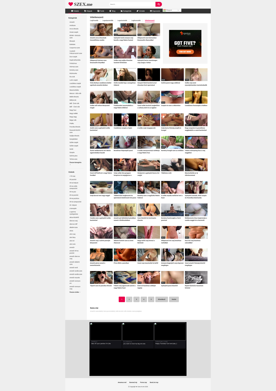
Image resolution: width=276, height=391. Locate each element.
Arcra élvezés (74, 29)
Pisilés (72, 123)
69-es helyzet (74, 183)
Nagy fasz (73, 110)
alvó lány (72, 237)
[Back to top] (269, 384)
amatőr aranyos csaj (75, 288)
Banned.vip (133, 382)
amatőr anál (74, 267)
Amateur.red (122, 382)
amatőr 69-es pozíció (74, 252)
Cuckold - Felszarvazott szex (76, 52)
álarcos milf (73, 224)
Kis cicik (72, 77)
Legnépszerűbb (108, 20)
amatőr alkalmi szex (75, 263)
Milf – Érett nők (75, 107)
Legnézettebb (122, 20)
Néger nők (73, 120)
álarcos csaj (74, 221)
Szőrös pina (73, 156)
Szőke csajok (74, 142)
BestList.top (154, 382)
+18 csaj (72, 176)
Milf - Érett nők (74, 103)
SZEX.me (83, 4)
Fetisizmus (73, 63)
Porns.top (143, 382)
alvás (71, 231)
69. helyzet (73, 205)
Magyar (169, 10)
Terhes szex (73, 159)
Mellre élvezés (74, 97)
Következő (161, 299)
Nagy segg (73, 117)
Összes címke (74, 292)
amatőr (72, 247)
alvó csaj (72, 234)
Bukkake (72, 44)
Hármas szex (74, 67)
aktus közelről (74, 217)
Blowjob (72, 41)
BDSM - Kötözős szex (75, 37)
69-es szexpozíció (75, 202)
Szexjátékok (74, 139)
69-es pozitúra (74, 198)
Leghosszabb (136, 20)
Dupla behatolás (75, 60)
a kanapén (73, 208)
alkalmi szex (74, 227)
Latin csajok (74, 80)
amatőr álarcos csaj (75, 257)
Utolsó (174, 299)
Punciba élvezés (75, 127)
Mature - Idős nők (75, 93)
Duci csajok (73, 57)
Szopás (72, 152)
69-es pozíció (74, 195)
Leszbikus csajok (75, 83)
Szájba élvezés (74, 136)
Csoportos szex (75, 48)
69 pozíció (73, 179)
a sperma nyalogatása (74, 213)
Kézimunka (73, 73)
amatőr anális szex (76, 271)
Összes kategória (75, 162)
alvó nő (72, 241)
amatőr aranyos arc (75, 282)
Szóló (71, 149)
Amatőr (72, 22)
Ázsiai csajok (74, 32)
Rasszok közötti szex (75, 131)
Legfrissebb (94, 20)
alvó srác (73, 244)
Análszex (73, 25)
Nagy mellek (74, 113)
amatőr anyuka (75, 277)
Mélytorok (73, 100)
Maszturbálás (74, 90)
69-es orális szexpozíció (73, 187)
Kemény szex (74, 70)
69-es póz (73, 192)
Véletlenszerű (149, 20)
